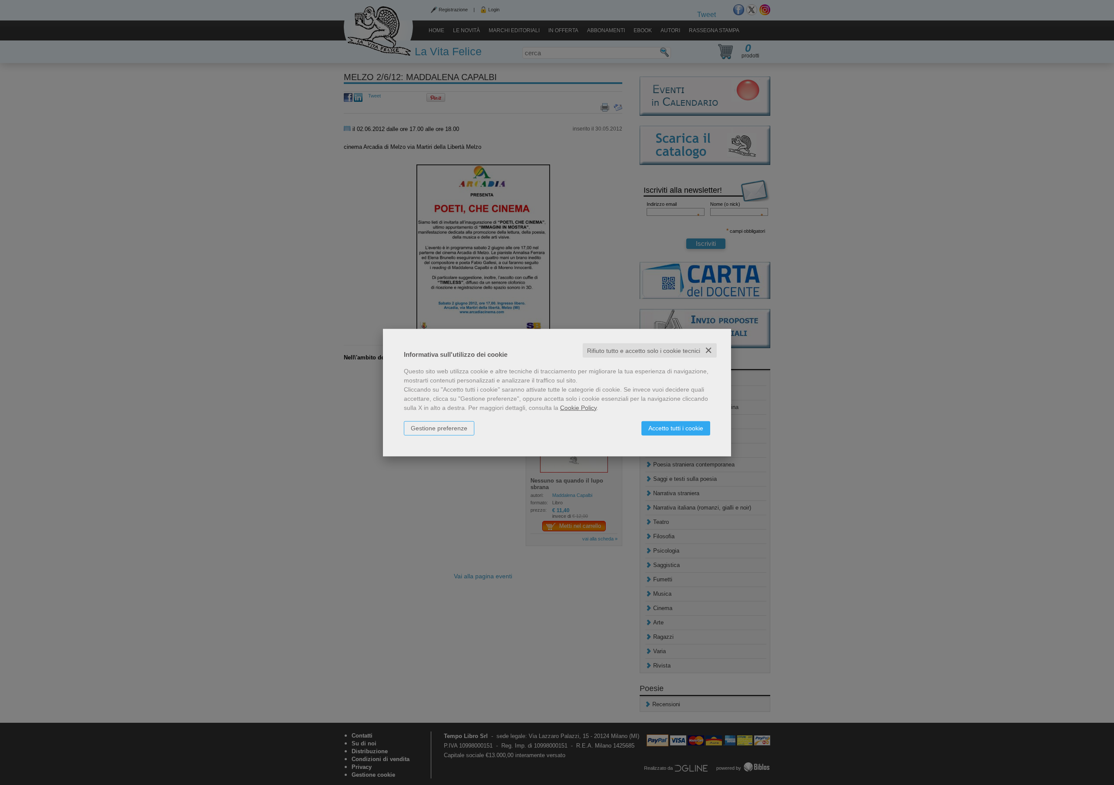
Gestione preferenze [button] (439, 427)
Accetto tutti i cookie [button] (675, 427)
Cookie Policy (578, 407)
